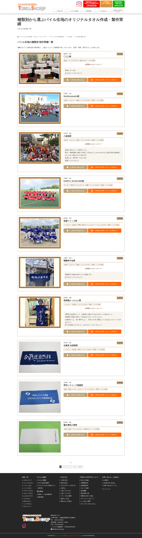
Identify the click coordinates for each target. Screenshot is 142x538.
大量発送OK (84, 483)
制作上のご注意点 (66, 501)
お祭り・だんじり (69, 100)
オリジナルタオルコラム (88, 504)
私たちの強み (85, 480)
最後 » (80, 466)
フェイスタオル (73, 60)
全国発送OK (84, 485)
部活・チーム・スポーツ (75, 389)
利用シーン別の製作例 (45, 494)
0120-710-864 (59, 520)
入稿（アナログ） (66, 493)
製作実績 (40, 497)
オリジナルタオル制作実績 (57, 36)
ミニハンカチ (27, 485)
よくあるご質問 (85, 501)
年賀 (65, 429)
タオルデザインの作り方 (68, 485)
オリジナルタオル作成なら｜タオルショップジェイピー (68, 535)
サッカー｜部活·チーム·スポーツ (74, 185)
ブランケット (27, 506)
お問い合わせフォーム (110, 485)
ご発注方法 (64, 480)
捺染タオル (83, 60)
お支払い (63, 488)
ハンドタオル (27, 488)
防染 (93, 100)
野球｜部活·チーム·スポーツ (86, 225)
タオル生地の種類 (43, 483)
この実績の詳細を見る (76, 80)
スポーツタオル (28, 493)
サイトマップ (106, 489)
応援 (87, 185)
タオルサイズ (27, 480)
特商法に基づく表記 (87, 496)
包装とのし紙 (65, 498)
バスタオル (26, 498)
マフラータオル (28, 490)
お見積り (106, 480)
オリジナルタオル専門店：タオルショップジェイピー (33, 36)
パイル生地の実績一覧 (80, 36)
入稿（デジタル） (66, 490)
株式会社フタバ (55, 515)
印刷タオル (87, 429)
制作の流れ (64, 483)
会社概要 (83, 490)
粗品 (65, 60)
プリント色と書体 (66, 496)
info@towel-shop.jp (109, 483)
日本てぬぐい (27, 501)
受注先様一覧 (85, 493)
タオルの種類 (42, 480)
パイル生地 (69, 36)
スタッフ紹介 (85, 488)
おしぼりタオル (28, 496)
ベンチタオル (27, 504)
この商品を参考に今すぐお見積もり (105, 80)
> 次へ (75, 466)
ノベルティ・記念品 (70, 225)
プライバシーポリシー (87, 498)
